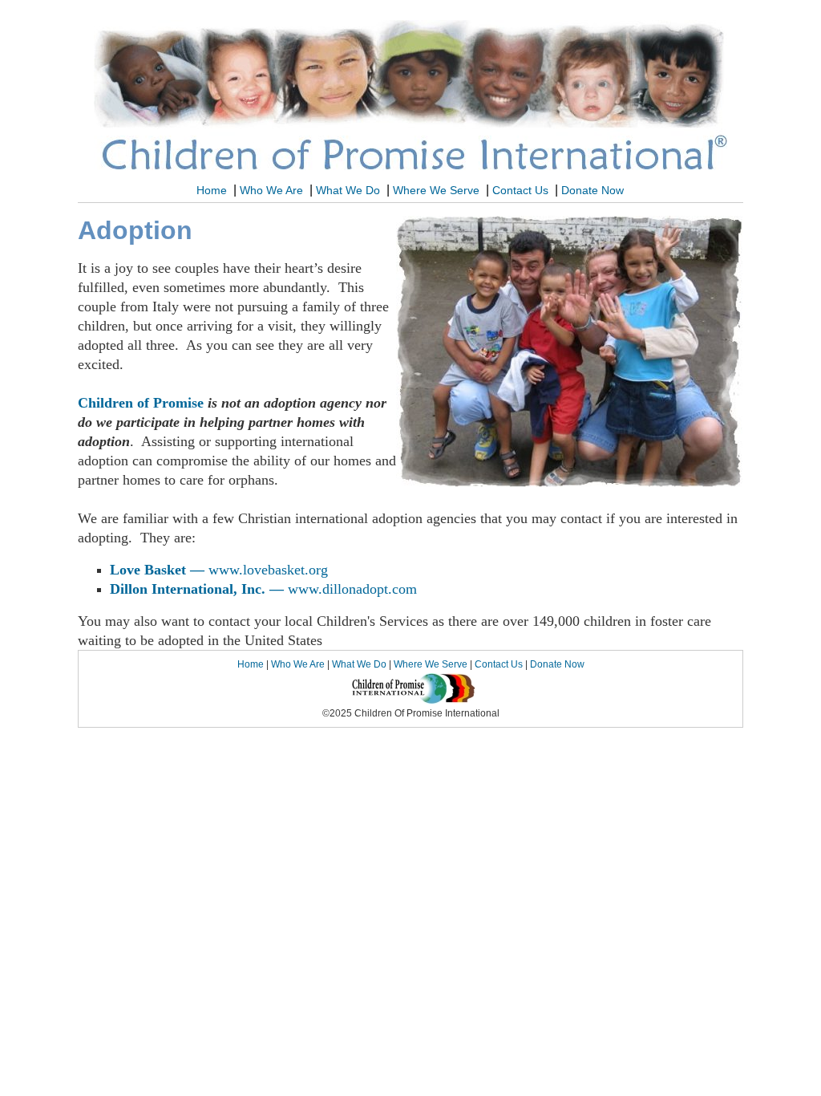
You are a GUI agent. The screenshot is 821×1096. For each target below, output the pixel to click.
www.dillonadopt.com (352, 589)
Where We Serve (438, 190)
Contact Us (522, 190)
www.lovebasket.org (268, 570)
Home (211, 190)
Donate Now (594, 190)
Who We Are (273, 190)
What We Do (349, 190)
